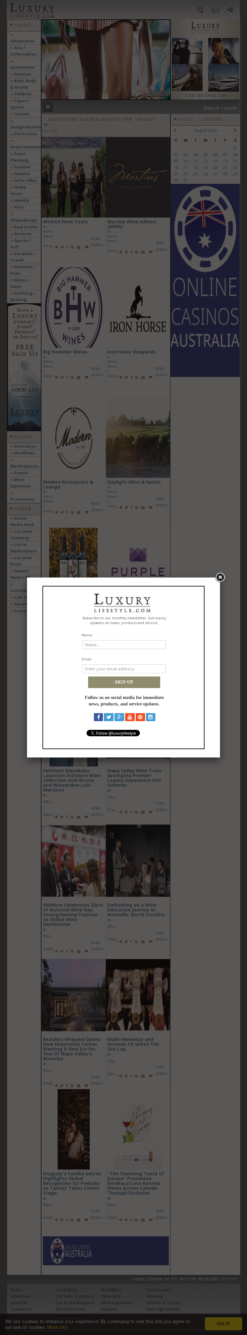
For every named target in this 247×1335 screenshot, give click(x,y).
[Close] (220, 577)
